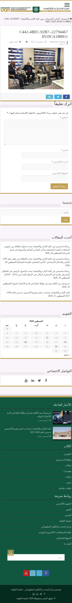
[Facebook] (46, 380)
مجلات (68, 477)
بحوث (68, 482)
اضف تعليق (13, 42)
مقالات (68, 465)
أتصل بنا (67, 543)
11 (47, 337)
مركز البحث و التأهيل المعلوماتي (56, 526)
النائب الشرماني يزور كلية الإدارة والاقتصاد (40, 19)
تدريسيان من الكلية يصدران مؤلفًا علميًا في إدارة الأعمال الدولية (41, 283)
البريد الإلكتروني (59, 161)
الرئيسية (65, 19)
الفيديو (68, 515)
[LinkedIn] (33, 380)
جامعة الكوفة (65, 521)
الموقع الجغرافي (63, 538)
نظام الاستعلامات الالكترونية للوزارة (55, 532)
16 (65, 342)
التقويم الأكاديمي (63, 503)
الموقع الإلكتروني (60, 173)
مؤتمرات (67, 471)
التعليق (64, 117)
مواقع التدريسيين (63, 459)
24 (56, 346)
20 (25, 342)
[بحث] (11, 553)
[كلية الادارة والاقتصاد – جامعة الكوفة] (36, 10)
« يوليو (67, 354)
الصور (68, 509)
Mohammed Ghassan (57, 42)
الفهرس (67, 454)
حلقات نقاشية (65, 488)
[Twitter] (39, 380)
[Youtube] (26, 380)
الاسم (64, 150)
